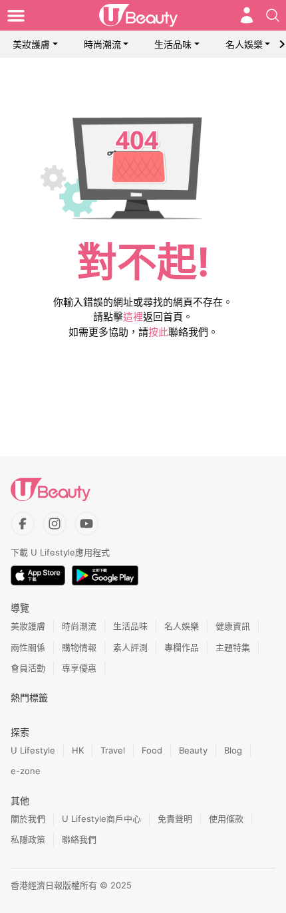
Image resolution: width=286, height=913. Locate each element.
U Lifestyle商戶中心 (101, 818)
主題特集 (232, 647)
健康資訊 (232, 626)
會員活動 (28, 667)
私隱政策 (28, 839)
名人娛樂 (244, 44)
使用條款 (226, 818)
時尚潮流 (102, 44)
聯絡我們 (79, 839)
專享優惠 (79, 667)
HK (78, 750)
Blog (233, 750)
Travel (112, 750)
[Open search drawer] (273, 15)
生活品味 (173, 44)
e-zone (26, 770)
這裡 (133, 316)
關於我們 (28, 818)
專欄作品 (181, 647)
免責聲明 (175, 818)
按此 (158, 332)
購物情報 (79, 647)
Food (152, 750)
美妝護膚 (31, 44)
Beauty (193, 750)
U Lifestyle (33, 750)
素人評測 (130, 647)
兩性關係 (28, 647)
